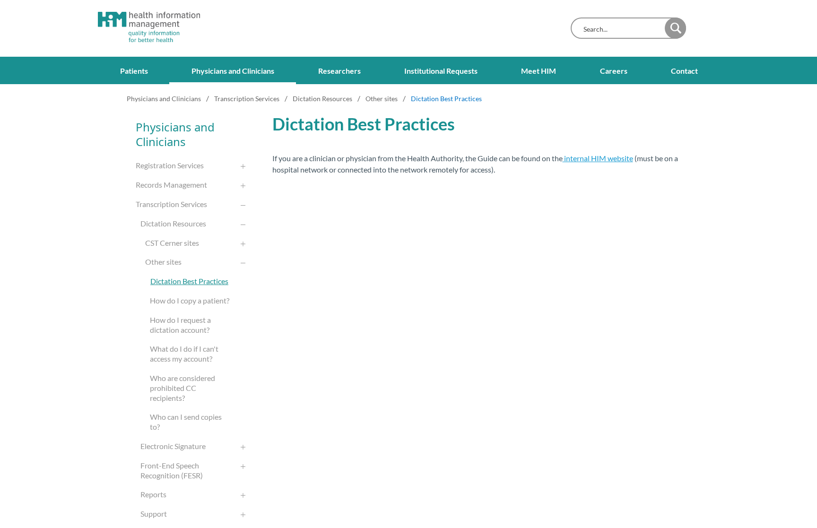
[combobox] (620, 29)
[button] (675, 28)
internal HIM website (598, 158)
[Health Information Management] (140, 27)
